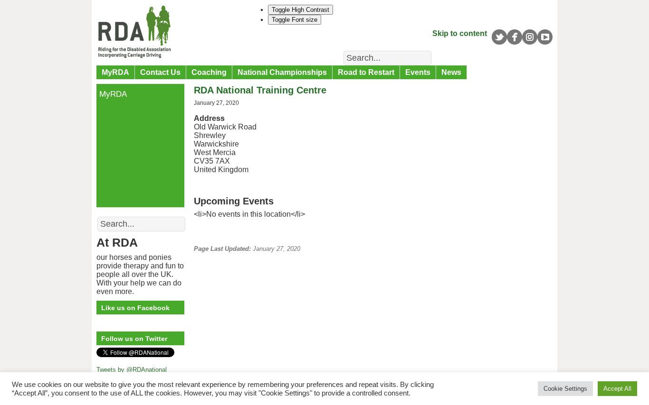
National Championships (282, 72)
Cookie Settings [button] (565, 388)
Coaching (209, 72)
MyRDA (115, 72)
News (451, 72)
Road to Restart (366, 72)
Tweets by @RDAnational (131, 369)
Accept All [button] (617, 388)
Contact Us (160, 72)
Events (417, 72)
